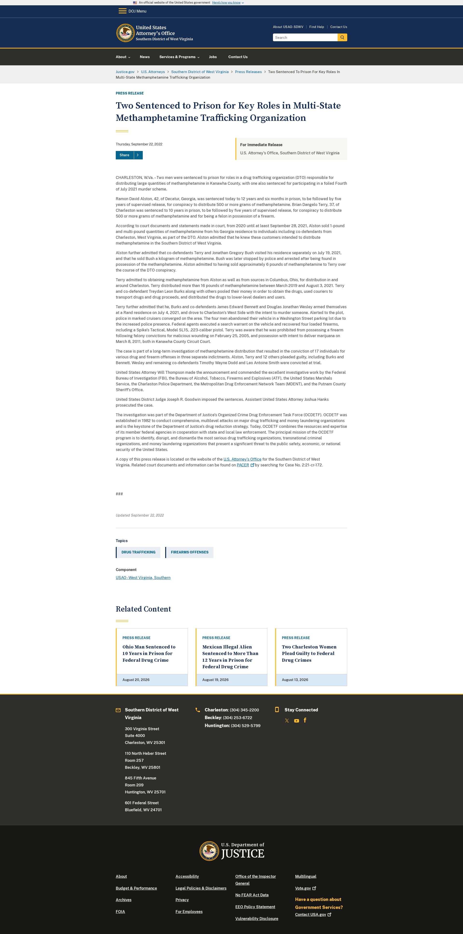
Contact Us (338, 27)
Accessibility (187, 876)
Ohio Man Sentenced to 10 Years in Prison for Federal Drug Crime (149, 653)
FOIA (120, 911)
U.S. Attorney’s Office (242, 459)
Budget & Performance (136, 888)
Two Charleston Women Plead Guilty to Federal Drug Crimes (309, 653)
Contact (310, 914)
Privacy (182, 900)
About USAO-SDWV (288, 27)
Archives (123, 900)
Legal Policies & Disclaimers (201, 888)
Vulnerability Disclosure (256, 918)
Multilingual (305, 876)
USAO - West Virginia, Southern (143, 577)
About (121, 876)
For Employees (189, 911)
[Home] (155, 42)
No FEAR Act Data (252, 895)
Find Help (316, 27)
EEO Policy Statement (255, 907)
